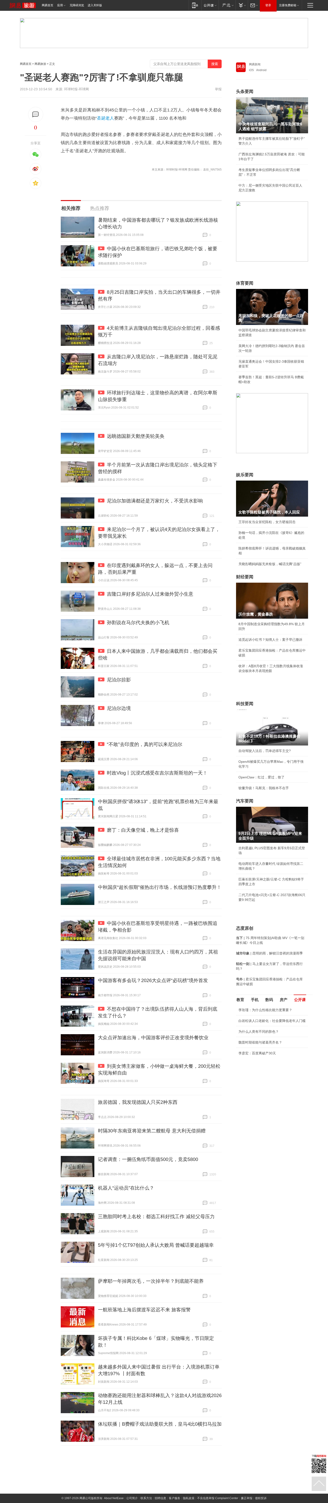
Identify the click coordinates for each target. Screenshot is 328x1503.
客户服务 (174, 1498)
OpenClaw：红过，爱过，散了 (261, 777)
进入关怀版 (95, 5)
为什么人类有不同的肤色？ (258, 1031)
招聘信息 (160, 1498)
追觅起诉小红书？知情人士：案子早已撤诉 (270, 640)
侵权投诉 (261, 1498)
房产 (283, 1000)
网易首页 (47, 5)
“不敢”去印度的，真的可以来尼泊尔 (144, 744)
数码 (269, 1000)
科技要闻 (244, 703)
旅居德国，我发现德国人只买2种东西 (137, 1102)
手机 (255, 1000)
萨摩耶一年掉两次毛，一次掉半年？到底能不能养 (151, 1281)
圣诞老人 (105, 118)
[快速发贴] (35, 114)
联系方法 (146, 1498)
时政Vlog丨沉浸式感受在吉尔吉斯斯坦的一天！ (157, 773)
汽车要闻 (244, 801)
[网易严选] (227, 5)
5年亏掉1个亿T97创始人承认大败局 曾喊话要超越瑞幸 (156, 1245)
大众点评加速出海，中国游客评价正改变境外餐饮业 (153, 1037)
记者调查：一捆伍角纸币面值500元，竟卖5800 (148, 1159)
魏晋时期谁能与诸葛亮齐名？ (260, 1042)
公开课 (300, 1000)
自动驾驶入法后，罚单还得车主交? (264, 751)
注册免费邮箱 (287, 5)
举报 (218, 89)
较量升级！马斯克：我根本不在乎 (263, 788)
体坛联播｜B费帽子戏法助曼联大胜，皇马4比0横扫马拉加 (160, 1424)
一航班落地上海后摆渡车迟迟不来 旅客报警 (144, 1309)
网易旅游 (40, 64)
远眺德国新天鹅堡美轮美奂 (135, 436)
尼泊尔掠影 (119, 679)
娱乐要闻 (244, 474)
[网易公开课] (210, 5)
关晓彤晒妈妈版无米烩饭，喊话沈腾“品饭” (269, 564)
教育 (240, 1000)
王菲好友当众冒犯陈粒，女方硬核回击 (267, 522)
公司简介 (132, 1498)
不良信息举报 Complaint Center (217, 1498)
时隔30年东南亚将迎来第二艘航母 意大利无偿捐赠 (152, 1130)
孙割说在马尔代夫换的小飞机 (138, 622)
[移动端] (195, 5)
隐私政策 (188, 1498)
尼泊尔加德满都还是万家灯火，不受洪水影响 (155, 500)
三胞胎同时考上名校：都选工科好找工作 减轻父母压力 (156, 1216)
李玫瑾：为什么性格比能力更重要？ (265, 1010)
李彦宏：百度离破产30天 (257, 1053)
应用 (60, 5)
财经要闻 (244, 576)
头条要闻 (244, 91)
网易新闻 (255, 64)
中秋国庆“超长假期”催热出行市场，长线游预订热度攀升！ (159, 887)
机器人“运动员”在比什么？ (126, 1188)
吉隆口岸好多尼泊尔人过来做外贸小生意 (150, 594)
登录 (268, 5)
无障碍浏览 (77, 5)
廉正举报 (246, 1498)
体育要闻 (244, 283)
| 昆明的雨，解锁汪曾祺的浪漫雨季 (269, 953)
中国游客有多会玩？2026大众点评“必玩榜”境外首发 (153, 980)
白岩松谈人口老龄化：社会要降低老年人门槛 (272, 1021)
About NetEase (114, 1498)
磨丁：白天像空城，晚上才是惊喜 (143, 830)
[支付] (242, 5)
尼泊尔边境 (119, 708)
